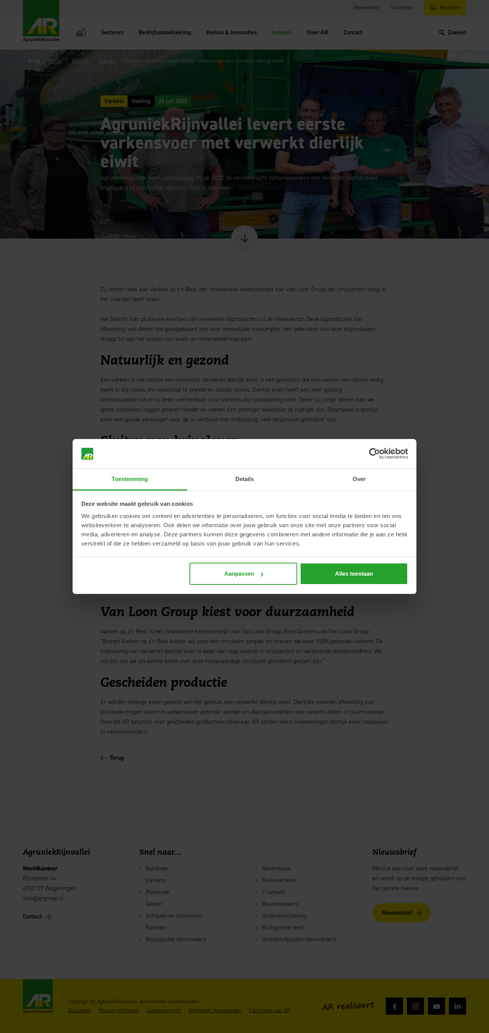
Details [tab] (244, 479)
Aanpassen (239, 573)
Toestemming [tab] (130, 479)
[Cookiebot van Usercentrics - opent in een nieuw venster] (374, 454)
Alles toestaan (354, 573)
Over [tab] (359, 479)
